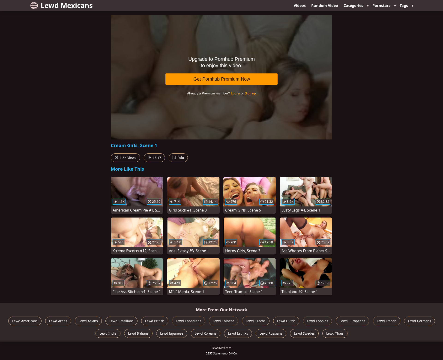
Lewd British (154, 321)
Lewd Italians (138, 333)
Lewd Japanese (171, 333)
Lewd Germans (419, 321)
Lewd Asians (88, 321)
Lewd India (108, 333)
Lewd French (386, 321)
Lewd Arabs (58, 321)
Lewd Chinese (223, 321)
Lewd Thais (335, 333)
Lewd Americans (25, 321)
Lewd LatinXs (238, 333)
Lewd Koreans (205, 333)
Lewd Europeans (352, 321)
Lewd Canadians (188, 321)
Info (180, 157)
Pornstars (381, 5)
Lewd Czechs (256, 321)
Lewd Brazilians (121, 321)
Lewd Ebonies (317, 321)
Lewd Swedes (304, 333)
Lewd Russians (271, 333)
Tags (404, 5)
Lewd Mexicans (67, 5)
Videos (300, 5)
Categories (353, 5)
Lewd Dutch (286, 321)
